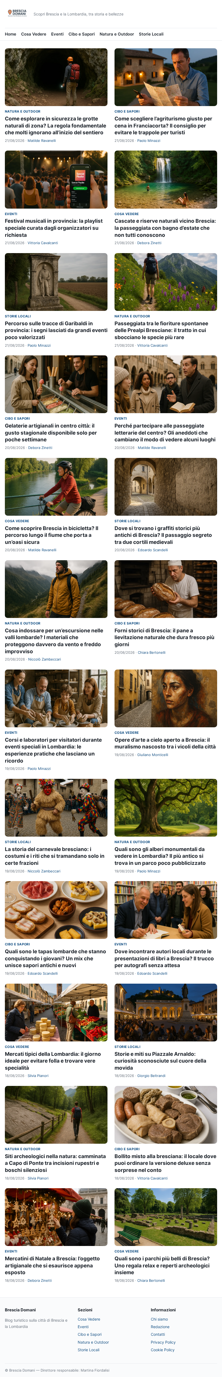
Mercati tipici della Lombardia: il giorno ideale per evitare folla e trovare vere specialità (53, 1061)
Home (10, 34)
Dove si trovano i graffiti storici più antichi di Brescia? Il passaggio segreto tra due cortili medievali (163, 535)
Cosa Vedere (33, 34)
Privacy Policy (163, 1342)
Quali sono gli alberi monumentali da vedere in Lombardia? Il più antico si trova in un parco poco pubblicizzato (160, 856)
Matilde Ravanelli (42, 140)
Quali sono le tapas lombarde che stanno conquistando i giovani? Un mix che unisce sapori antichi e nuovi (55, 958)
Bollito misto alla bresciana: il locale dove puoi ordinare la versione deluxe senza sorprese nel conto (165, 1163)
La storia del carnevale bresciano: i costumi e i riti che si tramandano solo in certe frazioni (55, 856)
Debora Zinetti (149, 243)
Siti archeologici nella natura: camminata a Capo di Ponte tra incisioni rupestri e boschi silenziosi (55, 1163)
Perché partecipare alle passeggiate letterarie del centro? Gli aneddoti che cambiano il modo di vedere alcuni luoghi (165, 433)
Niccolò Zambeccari (44, 659)
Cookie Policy (163, 1349)
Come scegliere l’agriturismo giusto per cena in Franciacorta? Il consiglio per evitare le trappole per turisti (163, 126)
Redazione (160, 1326)
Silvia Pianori (38, 1075)
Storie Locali (151, 34)
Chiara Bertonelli (151, 652)
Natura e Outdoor (117, 34)
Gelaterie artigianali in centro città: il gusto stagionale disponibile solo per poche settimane (51, 433)
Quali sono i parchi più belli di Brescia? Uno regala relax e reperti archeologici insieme (162, 1265)
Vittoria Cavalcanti (43, 243)
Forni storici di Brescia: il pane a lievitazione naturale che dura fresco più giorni (164, 637)
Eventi (57, 34)
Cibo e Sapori (81, 34)
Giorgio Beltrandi (151, 1075)
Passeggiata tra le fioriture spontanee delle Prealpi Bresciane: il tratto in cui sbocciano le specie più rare (161, 330)
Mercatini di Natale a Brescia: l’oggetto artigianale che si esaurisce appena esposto (52, 1265)
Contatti (158, 1334)
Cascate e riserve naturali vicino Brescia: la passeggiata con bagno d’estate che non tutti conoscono (165, 228)
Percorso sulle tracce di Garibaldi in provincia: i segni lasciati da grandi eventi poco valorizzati (56, 330)
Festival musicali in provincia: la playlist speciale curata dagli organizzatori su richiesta (54, 228)
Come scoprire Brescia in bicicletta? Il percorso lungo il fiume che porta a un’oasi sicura (51, 535)
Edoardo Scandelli (153, 550)
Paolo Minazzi (148, 140)
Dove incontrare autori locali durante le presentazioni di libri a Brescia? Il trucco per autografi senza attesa (164, 958)
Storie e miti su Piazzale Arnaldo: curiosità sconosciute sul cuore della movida (160, 1061)
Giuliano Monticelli (152, 755)
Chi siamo (159, 1319)
